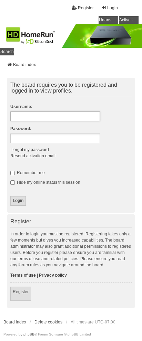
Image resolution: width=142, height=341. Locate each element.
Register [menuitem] (86, 8)
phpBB (28, 334)
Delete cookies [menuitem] (48, 322)
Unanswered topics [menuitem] (108, 20)
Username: (21, 106)
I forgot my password (29, 149)
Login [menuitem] (112, 8)
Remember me (30, 172)
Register (21, 291)
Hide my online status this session (48, 182)
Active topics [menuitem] (129, 20)
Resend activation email (32, 155)
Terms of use (23, 275)
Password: (20, 128)
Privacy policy (53, 275)
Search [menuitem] (7, 51)
